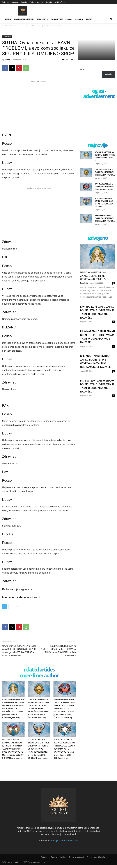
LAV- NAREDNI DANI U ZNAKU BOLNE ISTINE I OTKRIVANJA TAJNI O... (105, 172)
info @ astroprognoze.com (64, 840)
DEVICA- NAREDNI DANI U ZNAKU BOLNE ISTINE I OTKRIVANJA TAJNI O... (95, 276)
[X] (12, 68)
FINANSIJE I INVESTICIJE (24, 19)
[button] (111, 19)
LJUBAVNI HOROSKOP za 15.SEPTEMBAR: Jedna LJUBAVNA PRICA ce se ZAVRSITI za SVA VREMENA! (58, 651)
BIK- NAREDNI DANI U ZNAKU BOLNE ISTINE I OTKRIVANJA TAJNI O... (105, 218)
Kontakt (24, 2)
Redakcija (84, 283)
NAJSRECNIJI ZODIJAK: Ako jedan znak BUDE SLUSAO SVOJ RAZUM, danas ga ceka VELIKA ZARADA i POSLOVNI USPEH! (19, 651)
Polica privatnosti (36, 2)
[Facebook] (5, 68)
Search (83, 69)
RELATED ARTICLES (39, 670)
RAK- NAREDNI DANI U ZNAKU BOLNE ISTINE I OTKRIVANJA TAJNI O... (105, 186)
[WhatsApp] (26, 68)
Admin (7, 59)
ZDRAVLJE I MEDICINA (74, 19)
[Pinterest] (19, 68)
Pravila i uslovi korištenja (56, 2)
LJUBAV (89, 19)
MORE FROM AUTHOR (39, 676)
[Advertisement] (39, 104)
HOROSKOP (41, 19)
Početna (5, 2)
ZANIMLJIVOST (57, 19)
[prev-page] (4, 764)
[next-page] (9, 764)
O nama (14, 2)
